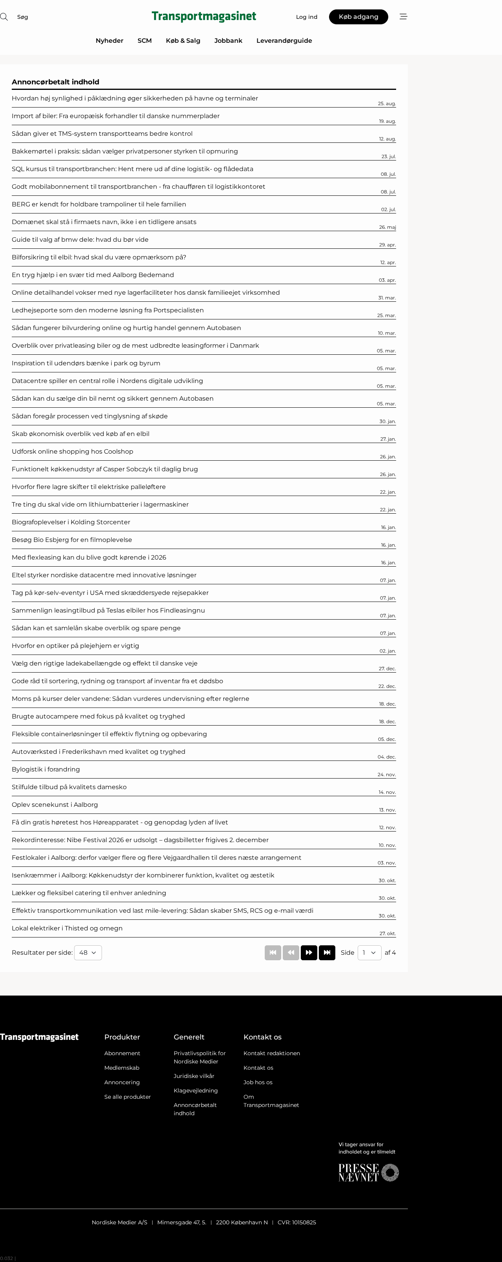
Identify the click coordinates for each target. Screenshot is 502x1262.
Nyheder (110, 40)
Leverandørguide (284, 40)
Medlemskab (121, 1067)
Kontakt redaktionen (272, 1053)
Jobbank (228, 40)
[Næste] (309, 952)
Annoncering (122, 1082)
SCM (145, 40)
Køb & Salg (183, 40)
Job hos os (258, 1082)
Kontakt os (258, 1067)
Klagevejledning (196, 1090)
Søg (22, 16)
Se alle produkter (127, 1096)
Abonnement (122, 1053)
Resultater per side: (43, 952)
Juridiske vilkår (194, 1076)
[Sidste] (327, 952)
